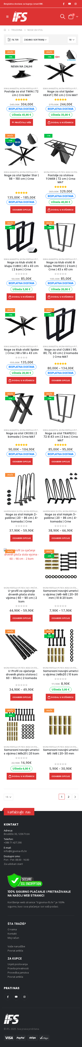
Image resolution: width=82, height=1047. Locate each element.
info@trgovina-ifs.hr (15, 851)
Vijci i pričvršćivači (35, 588)
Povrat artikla (15, 950)
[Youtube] (69, 3)
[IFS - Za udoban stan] (19, 17)
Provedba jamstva (18, 972)
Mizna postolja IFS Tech (30, 88)
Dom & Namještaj (11, 88)
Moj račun (13, 937)
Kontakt (12, 933)
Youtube (16, 996)
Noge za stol (71, 172)
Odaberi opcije (21, 209)
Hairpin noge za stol (13, 511)
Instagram (24, 996)
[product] (60, 489)
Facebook (7, 996)
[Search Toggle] (62, 16)
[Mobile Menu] (7, 16)
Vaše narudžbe (16, 946)
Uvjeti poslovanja (18, 964)
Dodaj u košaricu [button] (62, 122)
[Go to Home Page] (5, 30)
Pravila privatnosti (18, 968)
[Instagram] (75, 3)
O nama (12, 929)
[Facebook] (63, 3)
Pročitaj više (23, 122)
